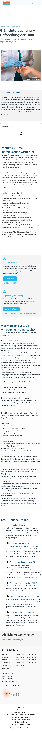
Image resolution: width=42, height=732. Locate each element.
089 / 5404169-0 (32, 2)
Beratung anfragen (11, 309)
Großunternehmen (21, 722)
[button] (39, 126)
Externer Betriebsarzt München (21, 720)
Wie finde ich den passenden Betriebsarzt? (21, 715)
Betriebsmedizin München (21, 717)
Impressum (21, 710)
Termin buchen (10, 278)
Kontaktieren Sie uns (21, 712)
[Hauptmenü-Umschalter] (38, 3)
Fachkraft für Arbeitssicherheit (21, 724)
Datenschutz (21, 707)
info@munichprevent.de (28, 314)
